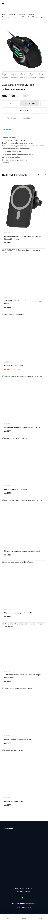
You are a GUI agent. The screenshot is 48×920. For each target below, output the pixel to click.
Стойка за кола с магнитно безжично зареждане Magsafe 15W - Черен (22, 237)
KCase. (30, 888)
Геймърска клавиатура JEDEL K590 (17, 739)
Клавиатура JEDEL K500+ (13, 801)
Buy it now (24, 110)
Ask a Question (11, 118)
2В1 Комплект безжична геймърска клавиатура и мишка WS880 (22, 676)
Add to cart (30, 103)
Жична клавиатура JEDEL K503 (15, 489)
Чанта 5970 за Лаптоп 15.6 (13, 365)
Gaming (7, 233)
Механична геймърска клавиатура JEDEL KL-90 (22, 427)
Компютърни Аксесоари (16, 14)
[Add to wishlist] (43, 103)
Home (3, 14)
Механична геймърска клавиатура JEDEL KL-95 (22, 551)
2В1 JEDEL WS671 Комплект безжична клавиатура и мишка (23, 302)
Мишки (15, 17)
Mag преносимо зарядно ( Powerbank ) (18, 613)
